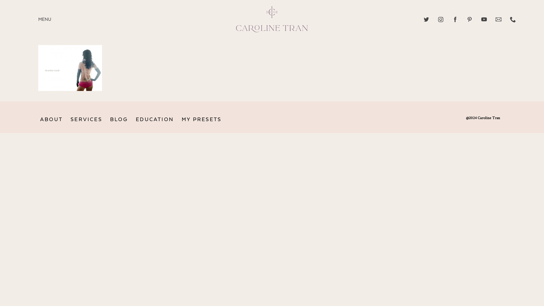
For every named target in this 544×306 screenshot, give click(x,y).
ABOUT (51, 119)
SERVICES (86, 119)
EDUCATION (155, 119)
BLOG (119, 119)
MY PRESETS (201, 119)
